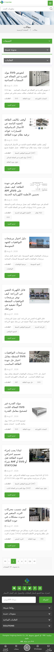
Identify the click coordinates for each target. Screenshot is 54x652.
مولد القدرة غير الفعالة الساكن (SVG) (19, 157)
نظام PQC (38, 213)
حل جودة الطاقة (27, 382)
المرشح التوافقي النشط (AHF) (25, 153)
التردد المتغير (19, 539)
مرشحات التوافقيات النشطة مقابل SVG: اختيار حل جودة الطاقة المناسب (15, 358)
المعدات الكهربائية (41, 98)
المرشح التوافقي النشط (22, 327)
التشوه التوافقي (12, 331)
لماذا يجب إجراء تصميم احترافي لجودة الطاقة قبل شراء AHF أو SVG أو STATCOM (16, 458)
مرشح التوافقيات (20, 264)
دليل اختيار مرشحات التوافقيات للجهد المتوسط (15, 242)
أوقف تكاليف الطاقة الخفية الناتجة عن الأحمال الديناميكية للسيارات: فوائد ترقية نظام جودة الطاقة (17, 127)
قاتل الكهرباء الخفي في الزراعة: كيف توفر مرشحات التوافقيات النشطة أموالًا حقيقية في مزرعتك (15, 299)
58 (30, 561)
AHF (16, 382)
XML (43, 635)
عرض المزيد (11, 105)
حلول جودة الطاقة (12, 162)
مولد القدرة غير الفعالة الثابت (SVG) (19, 488)
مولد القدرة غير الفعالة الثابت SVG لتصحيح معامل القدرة (16, 407)
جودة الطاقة (26, 98)
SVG (16, 98)
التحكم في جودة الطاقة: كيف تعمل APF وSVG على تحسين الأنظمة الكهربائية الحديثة (22, 189)
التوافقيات (10, 269)
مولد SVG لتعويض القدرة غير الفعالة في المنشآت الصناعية (16, 76)
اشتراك (45, 599)
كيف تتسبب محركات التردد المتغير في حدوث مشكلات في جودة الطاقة (15, 515)
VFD (42, 539)
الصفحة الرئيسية (22, 30)
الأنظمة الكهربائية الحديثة (23, 213)
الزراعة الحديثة (39, 327)
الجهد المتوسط (35, 264)
